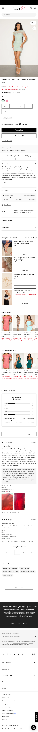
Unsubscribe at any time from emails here (19, 644)
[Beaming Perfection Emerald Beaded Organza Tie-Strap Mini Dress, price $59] (18, 361)
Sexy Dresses (7, 575)
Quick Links (5, 669)
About (4, 688)
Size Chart (7, 205)
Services (4, 682)
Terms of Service (25, 612)
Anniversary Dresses (27, 571)
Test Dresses (24, 568)
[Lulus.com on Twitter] (14, 654)
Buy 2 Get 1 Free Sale (10, 568)
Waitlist (25, 254)
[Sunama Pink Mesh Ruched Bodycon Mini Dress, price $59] (7, 323)
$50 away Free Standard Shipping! (19, 156)
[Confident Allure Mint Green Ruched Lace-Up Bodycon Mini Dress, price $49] (29, 323)
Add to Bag (19, 130)
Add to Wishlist (7, 141)
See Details (22, 89)
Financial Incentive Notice (23, 613)
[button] (33, 22)
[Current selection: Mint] (3, 100)
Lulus (3, 82)
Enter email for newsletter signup (11, 636)
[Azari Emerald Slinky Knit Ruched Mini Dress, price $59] (29, 361)
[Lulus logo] (19, 8)
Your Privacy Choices (8, 713)
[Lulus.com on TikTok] (23, 654)
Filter (29, 434)
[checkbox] (19, 403)
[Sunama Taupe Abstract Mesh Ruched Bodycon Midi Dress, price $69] (18, 323)
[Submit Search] (34, 15)
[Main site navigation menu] (3, 8)
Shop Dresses (6, 662)
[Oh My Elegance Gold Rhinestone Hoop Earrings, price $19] (7, 264)
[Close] (36, 713)
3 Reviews (32, 195)
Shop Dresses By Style (10, 571)
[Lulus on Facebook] (10, 654)
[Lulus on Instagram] (3, 654)
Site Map (4, 719)
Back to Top (19, 587)
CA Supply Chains (7, 704)
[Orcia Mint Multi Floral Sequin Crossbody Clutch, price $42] (7, 297)
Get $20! (36, 718)
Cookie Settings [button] (6, 707)
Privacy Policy (10, 613)
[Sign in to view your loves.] (31, 8)
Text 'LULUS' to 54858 (19, 623)
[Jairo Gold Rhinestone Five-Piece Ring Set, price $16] (7, 281)
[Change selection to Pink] (7, 100)
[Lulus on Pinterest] (7, 654)
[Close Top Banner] (36, 2)
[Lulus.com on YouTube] (18, 654)
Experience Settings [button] (7, 710)
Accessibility (5, 716)
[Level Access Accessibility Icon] (33, 654)
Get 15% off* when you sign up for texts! (19, 607)
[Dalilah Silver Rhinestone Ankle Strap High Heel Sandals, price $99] (7, 248)
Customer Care (7, 675)
